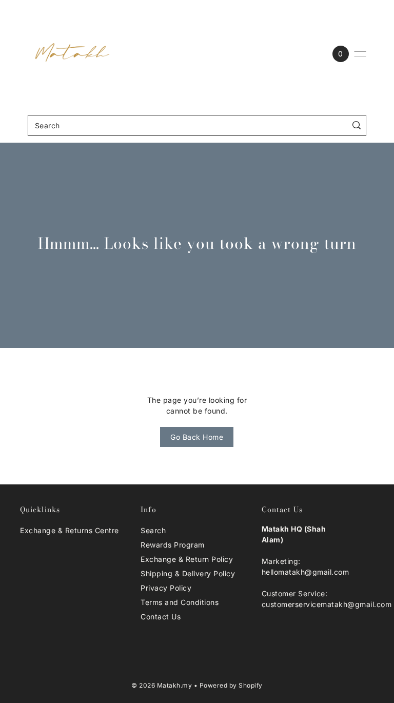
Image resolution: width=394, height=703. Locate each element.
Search (153, 530)
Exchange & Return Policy (187, 559)
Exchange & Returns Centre (69, 530)
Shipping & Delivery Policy (188, 573)
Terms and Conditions (180, 602)
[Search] (356, 125)
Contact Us (161, 616)
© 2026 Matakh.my (161, 685)
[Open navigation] (360, 54)
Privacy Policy (166, 587)
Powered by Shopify (231, 685)
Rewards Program (173, 544)
